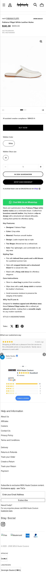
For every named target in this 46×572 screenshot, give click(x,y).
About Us (5, 416)
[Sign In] (10, 5)
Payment (4, 471)
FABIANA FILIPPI (12, 18)
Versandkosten (9, 30)
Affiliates (4, 421)
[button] (42, 110)
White (11, 143)
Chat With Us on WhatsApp (25, 202)
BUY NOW (23, 128)
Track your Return (8, 466)
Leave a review (23, 398)
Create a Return (8, 461)
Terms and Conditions (10, 440)
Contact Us (5, 430)
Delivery (4, 447)
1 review (9, 358)
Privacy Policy (7, 435)
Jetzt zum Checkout (23, 182)
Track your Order (8, 456)
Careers (4, 426)
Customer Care (6, 511)
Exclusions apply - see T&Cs (13, 488)
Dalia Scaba (10, 356)
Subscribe (23, 500)
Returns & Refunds (9, 452)
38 (6, 158)
